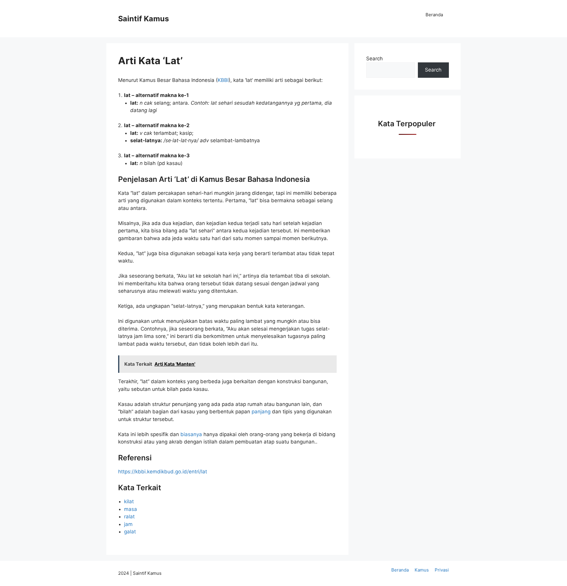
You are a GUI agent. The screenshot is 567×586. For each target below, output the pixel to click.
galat (130, 532)
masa (130, 509)
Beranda (434, 14)
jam (128, 524)
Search (374, 58)
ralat (129, 516)
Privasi (442, 570)
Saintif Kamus (143, 18)
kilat (129, 501)
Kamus (422, 570)
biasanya (191, 434)
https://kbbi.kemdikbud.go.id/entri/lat (162, 472)
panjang (262, 412)
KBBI (223, 80)
